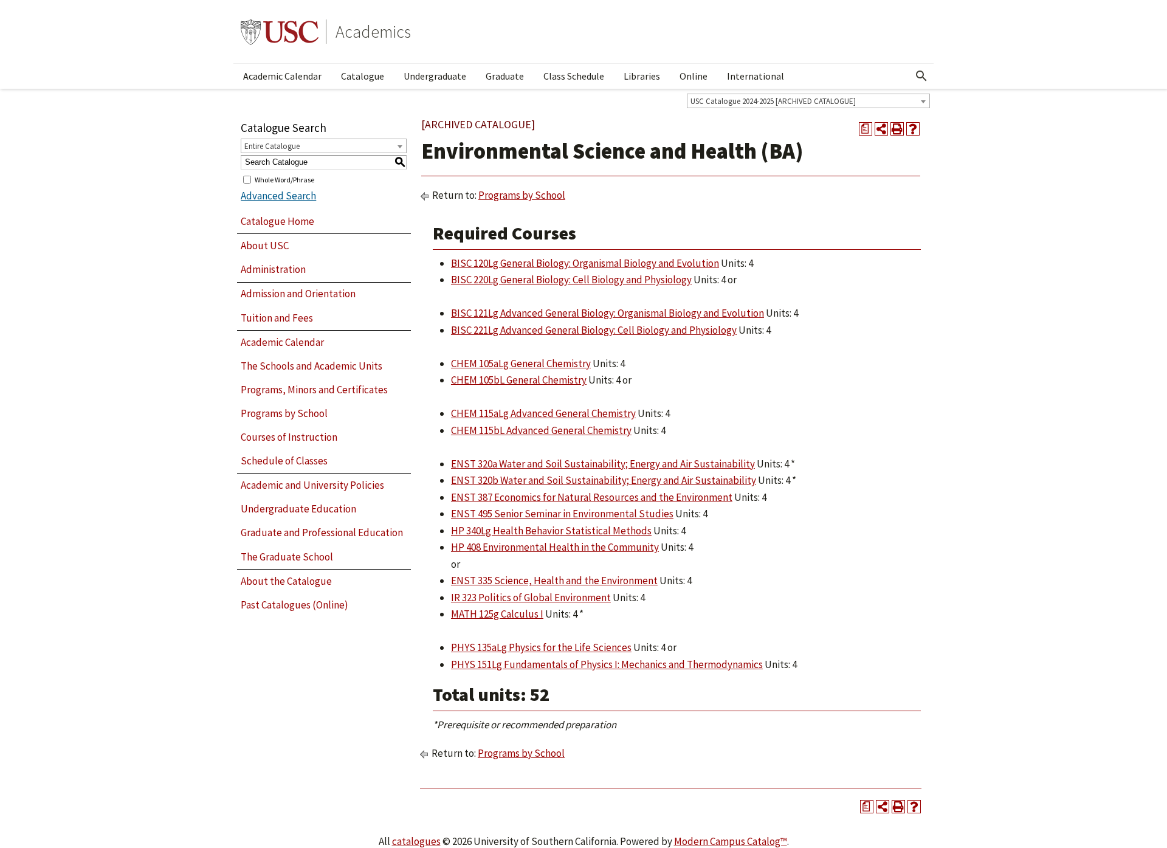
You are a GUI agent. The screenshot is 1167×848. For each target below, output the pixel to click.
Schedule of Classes (284, 460)
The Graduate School (287, 557)
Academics (373, 32)
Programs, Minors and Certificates (314, 389)
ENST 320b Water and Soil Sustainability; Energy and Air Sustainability (603, 480)
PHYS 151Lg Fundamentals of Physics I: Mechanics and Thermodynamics (607, 664)
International (755, 76)
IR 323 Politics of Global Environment (531, 597)
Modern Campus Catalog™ (730, 841)
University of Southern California (279, 31)
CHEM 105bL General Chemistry (519, 380)
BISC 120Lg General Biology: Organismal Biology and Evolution (585, 263)
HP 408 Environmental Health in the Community (555, 547)
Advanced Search (278, 195)
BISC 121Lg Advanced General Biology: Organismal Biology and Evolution (607, 313)
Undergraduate (435, 76)
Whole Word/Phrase (284, 179)
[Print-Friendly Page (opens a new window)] (897, 129)
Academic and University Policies (312, 485)
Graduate (505, 76)
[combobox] (808, 101)
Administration (273, 269)
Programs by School (284, 413)
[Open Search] (921, 76)
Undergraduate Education (298, 508)
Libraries (642, 76)
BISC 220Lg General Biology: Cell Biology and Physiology (571, 279)
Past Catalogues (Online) (294, 605)
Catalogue (362, 76)
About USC (265, 245)
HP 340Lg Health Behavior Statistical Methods (551, 530)
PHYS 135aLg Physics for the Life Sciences (541, 647)
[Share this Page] (881, 129)
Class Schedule (573, 76)
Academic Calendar (282, 76)
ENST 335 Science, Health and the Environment (554, 580)
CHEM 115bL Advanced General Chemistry (541, 430)
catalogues (416, 841)
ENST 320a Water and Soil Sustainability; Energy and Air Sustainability (603, 464)
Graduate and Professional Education (322, 532)
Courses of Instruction (289, 437)
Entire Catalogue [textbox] (272, 146)
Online (693, 76)
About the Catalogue (286, 581)
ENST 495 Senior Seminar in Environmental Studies (562, 513)
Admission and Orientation (298, 293)
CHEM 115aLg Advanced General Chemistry (543, 413)
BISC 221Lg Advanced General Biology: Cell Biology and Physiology (594, 330)
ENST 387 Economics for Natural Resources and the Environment (591, 497)
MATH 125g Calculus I (497, 614)
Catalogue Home (277, 221)
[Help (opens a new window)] (913, 129)
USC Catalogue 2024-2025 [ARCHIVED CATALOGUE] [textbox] (773, 101)
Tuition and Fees (277, 318)
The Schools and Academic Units (311, 366)
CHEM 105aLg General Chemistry (521, 363)
